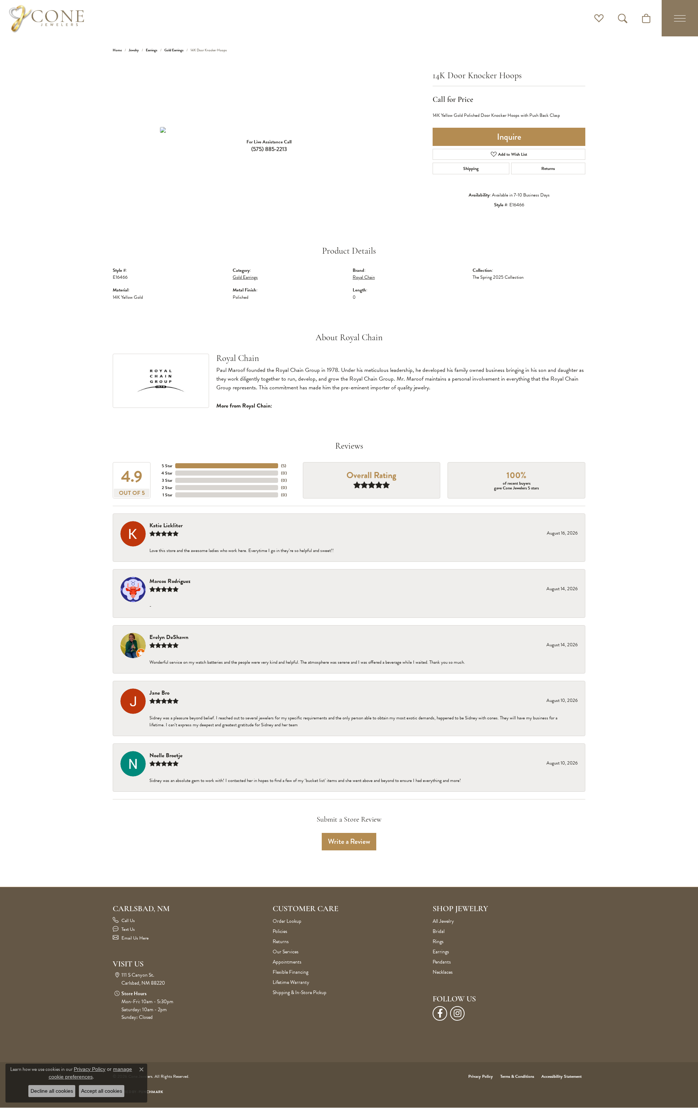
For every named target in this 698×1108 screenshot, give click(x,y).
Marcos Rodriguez (169, 581)
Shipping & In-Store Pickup (299, 992)
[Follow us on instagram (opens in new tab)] (457, 1013)
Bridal (439, 931)
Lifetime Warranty (291, 982)
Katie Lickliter (165, 525)
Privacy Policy (480, 1076)
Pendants (442, 962)
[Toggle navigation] (680, 18)
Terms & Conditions (517, 1076)
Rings (438, 941)
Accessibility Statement (561, 1076)
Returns (548, 168)
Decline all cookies (52, 1091)
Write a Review (349, 841)
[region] (269, 130)
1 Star (167, 495)
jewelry (134, 50)
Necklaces (443, 972)
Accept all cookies (101, 1091)
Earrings (151, 50)
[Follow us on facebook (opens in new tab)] (440, 1013)
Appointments (287, 962)
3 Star (167, 480)
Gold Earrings (174, 50)
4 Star (166, 473)
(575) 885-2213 (269, 149)
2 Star (167, 487)
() (283, 465)
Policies (280, 931)
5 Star (167, 465)
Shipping (471, 168)
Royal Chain (364, 277)
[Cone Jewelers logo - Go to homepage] (46, 18)
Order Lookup (287, 921)
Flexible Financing (290, 972)
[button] (599, 18)
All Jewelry (443, 921)
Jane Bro (159, 692)
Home (117, 50)
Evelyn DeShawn (168, 637)
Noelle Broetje (165, 755)
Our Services (285, 952)
